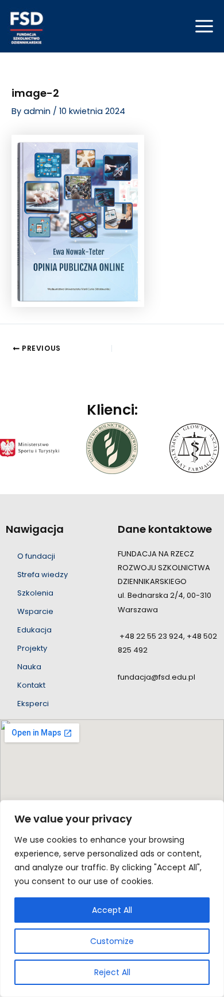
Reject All (112, 972)
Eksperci (33, 703)
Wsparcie (35, 611)
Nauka (29, 666)
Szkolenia (35, 592)
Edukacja (34, 629)
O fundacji (36, 556)
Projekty (32, 648)
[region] (112, 898)
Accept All (112, 910)
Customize (112, 941)
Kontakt (31, 685)
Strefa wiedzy (42, 574)
